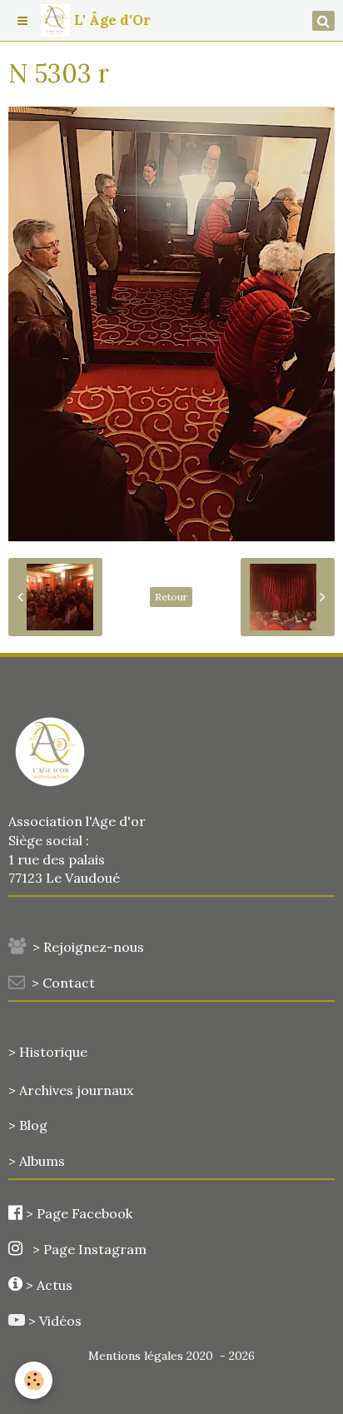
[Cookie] (33, 1380)
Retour (171, 596)
